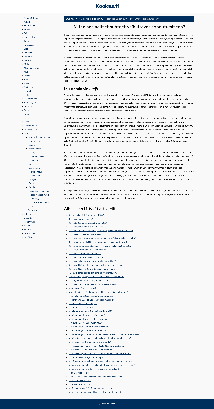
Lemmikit (28, 52)
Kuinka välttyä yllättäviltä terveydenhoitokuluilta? (92, 269)
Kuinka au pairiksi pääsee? (81, 219)
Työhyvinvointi (35, 175)
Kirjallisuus (29, 45)
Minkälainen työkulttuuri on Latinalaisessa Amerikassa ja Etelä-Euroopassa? (104, 334)
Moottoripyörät (31, 68)
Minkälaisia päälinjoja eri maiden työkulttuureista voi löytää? (97, 346)
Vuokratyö (33, 210)
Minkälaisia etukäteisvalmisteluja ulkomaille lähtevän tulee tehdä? (100, 338)
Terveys (28, 118)
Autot (27, 21)
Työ (26, 133)
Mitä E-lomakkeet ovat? (80, 372)
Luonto (27, 60)
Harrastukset (30, 37)
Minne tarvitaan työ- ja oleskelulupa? (86, 357)
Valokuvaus (29, 221)
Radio (26, 94)
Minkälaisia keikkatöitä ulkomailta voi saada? (90, 342)
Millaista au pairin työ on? (81, 307)
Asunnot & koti (31, 18)
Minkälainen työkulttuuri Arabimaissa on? (88, 330)
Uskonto (28, 218)
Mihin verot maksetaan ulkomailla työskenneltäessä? (93, 284)
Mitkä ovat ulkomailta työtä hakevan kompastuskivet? (94, 369)
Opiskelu (28, 75)
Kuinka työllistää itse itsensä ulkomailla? (88, 249)
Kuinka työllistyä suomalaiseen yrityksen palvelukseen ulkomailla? (100, 246)
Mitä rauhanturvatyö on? (80, 384)
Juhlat (27, 41)
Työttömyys (34, 198)
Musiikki (27, 71)
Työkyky (32, 179)
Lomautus (33, 160)
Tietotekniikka (30, 125)
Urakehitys (33, 206)
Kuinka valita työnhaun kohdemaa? (85, 253)
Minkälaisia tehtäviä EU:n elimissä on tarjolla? (90, 349)
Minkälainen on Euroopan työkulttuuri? (87, 315)
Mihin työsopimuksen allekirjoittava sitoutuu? (90, 280)
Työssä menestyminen (38, 194)
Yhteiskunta (29, 233)
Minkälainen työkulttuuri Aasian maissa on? (89, 326)
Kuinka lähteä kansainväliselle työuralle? (88, 223)
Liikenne (28, 56)
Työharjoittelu (35, 171)
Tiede (26, 121)
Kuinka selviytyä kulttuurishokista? (85, 234)
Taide (26, 110)
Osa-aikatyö (34, 168)
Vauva (27, 225)
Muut (30, 164)
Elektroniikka (30, 25)
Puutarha (28, 91)
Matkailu (28, 64)
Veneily (27, 229)
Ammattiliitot (34, 141)
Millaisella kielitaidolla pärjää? (83, 303)
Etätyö (31, 145)
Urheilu (27, 214)
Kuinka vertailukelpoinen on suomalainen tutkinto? (92, 261)
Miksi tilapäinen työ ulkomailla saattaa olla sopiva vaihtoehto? (98, 292)
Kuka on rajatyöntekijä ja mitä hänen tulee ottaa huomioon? (96, 276)
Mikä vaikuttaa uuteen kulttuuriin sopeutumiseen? (92, 296)
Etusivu (69, 18)
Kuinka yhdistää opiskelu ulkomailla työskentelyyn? (93, 272)
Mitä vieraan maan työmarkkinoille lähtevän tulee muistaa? (96, 392)
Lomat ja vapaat (36, 156)
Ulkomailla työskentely (39, 202)
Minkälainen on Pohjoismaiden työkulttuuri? (89, 319)
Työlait (31, 183)
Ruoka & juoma (31, 102)
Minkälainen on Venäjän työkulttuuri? (86, 322)
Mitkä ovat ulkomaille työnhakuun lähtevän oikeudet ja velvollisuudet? (102, 365)
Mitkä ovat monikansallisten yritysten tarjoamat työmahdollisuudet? (101, 361)
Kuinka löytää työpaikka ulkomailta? (86, 226)
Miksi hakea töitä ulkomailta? (82, 288)
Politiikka (28, 87)
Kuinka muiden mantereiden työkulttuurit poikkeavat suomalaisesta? (101, 230)
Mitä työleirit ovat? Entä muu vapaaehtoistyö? (91, 388)
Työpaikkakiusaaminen (38, 191)
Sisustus (28, 106)
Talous (27, 114)
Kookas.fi (107, 6)
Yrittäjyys (28, 237)
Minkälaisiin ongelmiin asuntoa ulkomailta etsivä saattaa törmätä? (100, 353)
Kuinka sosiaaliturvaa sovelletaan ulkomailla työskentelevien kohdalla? (102, 238)
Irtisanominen (34, 148)
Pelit (26, 79)
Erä (25, 33)
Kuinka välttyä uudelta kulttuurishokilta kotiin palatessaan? (97, 265)
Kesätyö (32, 152)
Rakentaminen (30, 98)
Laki (26, 48)
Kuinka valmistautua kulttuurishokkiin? (86, 257)
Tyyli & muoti (30, 129)
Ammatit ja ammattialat (39, 137)
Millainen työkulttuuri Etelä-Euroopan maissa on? (92, 299)
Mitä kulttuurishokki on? (80, 380)
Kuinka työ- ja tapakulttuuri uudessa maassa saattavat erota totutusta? (102, 242)
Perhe (26, 83)
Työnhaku (33, 187)
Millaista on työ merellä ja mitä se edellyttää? (90, 311)
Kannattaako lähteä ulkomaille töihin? (86, 215)
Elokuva (28, 29)
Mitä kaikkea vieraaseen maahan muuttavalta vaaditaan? (95, 376)
